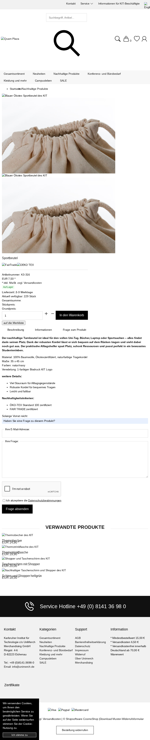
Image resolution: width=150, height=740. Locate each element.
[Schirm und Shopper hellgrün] (34, 570)
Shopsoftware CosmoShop (82, 718)
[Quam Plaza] (10, 39)
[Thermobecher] (17, 535)
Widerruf (80, 654)
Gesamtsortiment (49, 637)
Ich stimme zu (19, 735)
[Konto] (144, 39)
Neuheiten (45, 642)
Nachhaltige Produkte (52, 646)
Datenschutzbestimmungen (44, 500)
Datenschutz (82, 646)
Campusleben (47, 658)
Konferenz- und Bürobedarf (56, 650)
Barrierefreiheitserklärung (90, 642)
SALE (42, 662)
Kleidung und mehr (50, 654)
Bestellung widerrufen (75, 730)
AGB (78, 637)
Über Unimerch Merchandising (84, 660)
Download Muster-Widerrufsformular (122, 718)
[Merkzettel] (137, 39)
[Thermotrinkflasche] (20, 547)
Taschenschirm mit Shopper (21, 564)
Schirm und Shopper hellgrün (22, 575)
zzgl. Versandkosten (29, 282)
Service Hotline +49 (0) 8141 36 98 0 (83, 606)
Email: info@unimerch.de (19, 666)
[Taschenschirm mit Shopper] (26, 559)
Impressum (82, 650)
